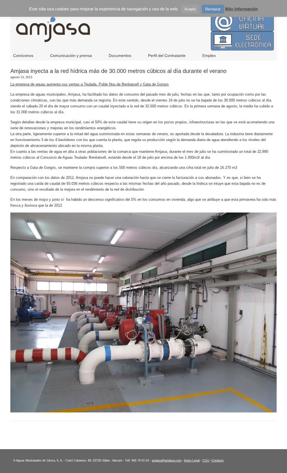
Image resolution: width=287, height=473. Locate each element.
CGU (205, 460)
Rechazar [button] (213, 9)
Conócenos (23, 55)
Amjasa (126, 33)
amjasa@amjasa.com (166, 460)
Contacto (217, 460)
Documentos (120, 55)
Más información (241, 8)
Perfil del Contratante (167, 55)
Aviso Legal (192, 460)
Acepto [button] (190, 9)
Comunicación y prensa (71, 55)
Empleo (209, 55)
